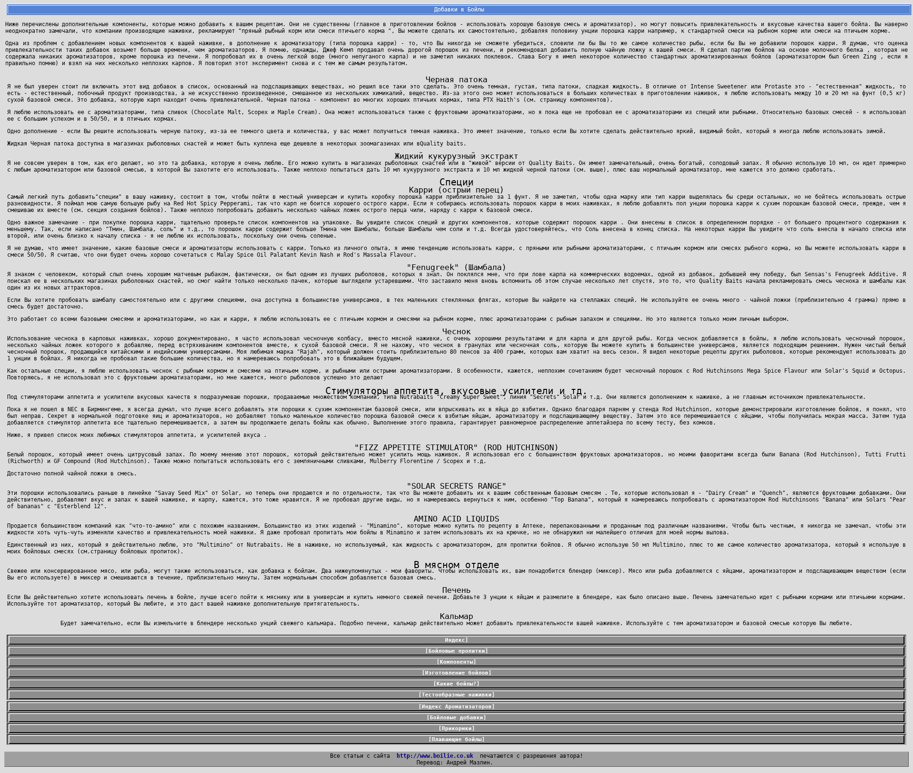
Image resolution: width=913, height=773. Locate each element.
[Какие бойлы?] (456, 684)
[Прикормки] (456, 728)
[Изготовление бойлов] (457, 673)
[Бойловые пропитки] (456, 651)
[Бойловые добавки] (456, 718)
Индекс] (456, 640)
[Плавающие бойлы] (456, 739)
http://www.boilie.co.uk (435, 756)
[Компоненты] (456, 662)
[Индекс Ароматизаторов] (456, 707)
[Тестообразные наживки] (456, 695)
